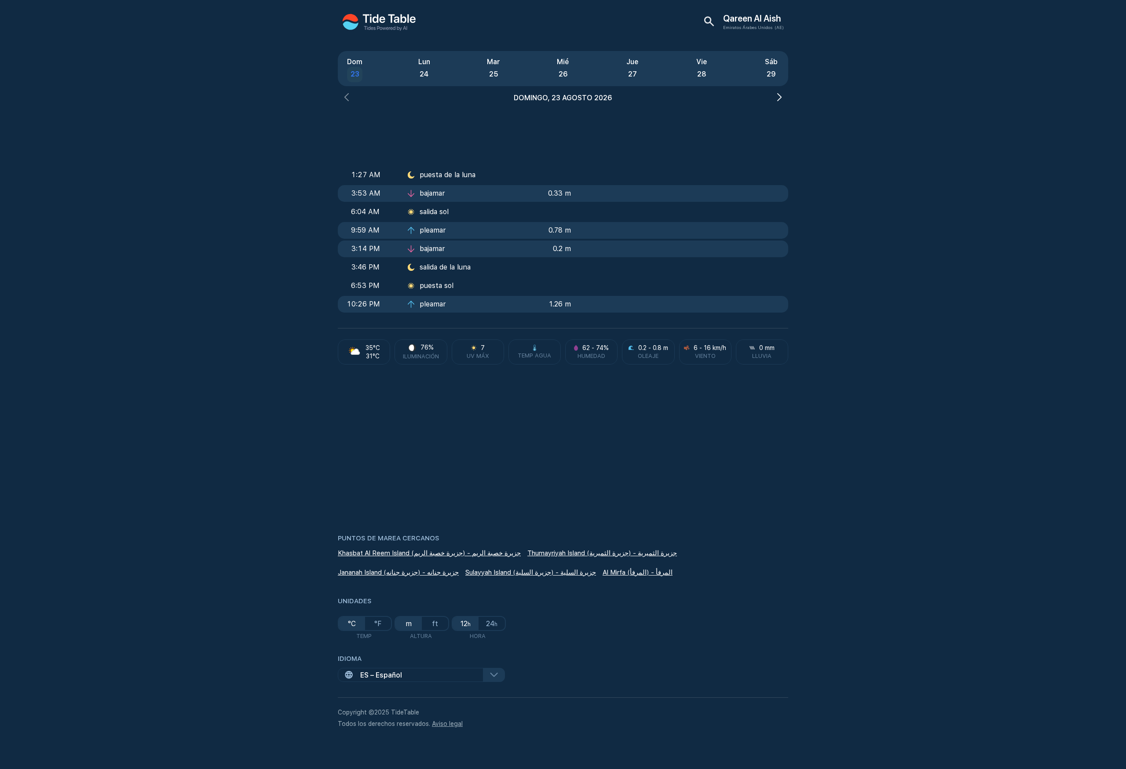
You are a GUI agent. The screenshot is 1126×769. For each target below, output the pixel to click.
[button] (346, 98)
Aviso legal (447, 723)
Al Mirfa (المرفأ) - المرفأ (638, 572)
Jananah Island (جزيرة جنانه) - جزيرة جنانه (398, 572)
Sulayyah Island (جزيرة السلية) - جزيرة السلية (530, 572)
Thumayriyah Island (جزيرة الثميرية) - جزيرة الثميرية (602, 553)
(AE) (779, 27)
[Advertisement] (563, 132)
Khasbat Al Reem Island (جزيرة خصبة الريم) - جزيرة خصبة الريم (429, 553)
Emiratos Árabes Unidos (747, 27)
